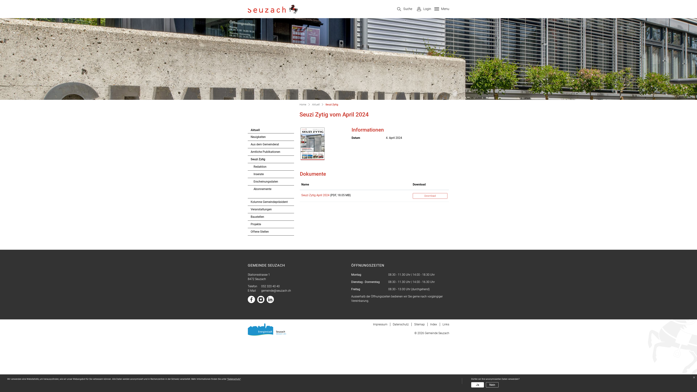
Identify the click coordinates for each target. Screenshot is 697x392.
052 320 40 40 (270, 286)
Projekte (256, 224)
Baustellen (257, 217)
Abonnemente (262, 189)
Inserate (259, 174)
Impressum (380, 324)
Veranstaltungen (261, 209)
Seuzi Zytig (261, 160)
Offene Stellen (260, 231)
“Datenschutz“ (234, 379)
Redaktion (260, 166)
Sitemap (419, 324)
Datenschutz (401, 324)
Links (446, 324)
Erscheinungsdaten (266, 181)
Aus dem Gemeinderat (265, 144)
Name (305, 184)
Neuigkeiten (258, 137)
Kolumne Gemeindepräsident (269, 202)
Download (419, 184)
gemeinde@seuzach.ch (276, 290)
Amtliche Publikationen (265, 152)
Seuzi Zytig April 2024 (315, 195)
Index (433, 324)
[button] (405, 9)
